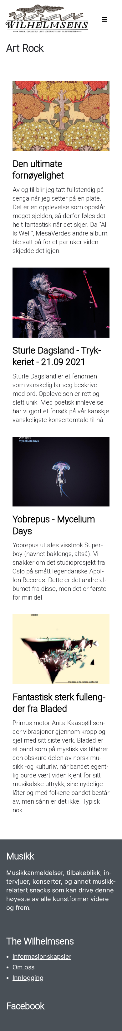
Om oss (23, 967)
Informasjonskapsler (42, 956)
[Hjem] (46, 31)
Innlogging (28, 977)
